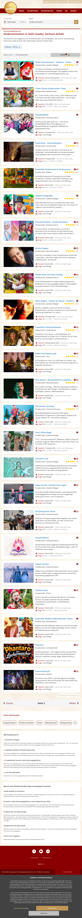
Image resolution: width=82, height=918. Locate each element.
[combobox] (57, 22)
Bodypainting (66, 723)
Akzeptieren (52, 908)
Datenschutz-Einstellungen (21, 908)
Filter (63, 55)
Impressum (35, 858)
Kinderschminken (26, 723)
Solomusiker (32, 11)
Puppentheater (10, 723)
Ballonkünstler (51, 723)
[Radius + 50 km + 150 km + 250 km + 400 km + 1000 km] (23, 22)
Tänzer (59, 11)
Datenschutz (46, 858)
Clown (39, 723)
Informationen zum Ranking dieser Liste (69, 695)
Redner (73, 11)
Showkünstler (47, 11)
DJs (66, 11)
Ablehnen (43, 913)
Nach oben (67, 872)
